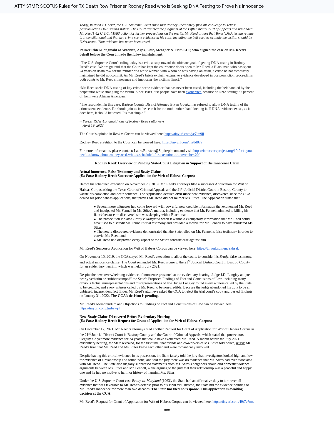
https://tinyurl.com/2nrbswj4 (100, 308)
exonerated (194, 92)
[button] (6, 6)
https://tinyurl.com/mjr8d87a (182, 142)
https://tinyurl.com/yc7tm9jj (184, 134)
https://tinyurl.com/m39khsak (218, 248)
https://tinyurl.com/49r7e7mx (233, 401)
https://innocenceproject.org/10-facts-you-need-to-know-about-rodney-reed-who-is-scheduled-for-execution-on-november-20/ (166, 153)
